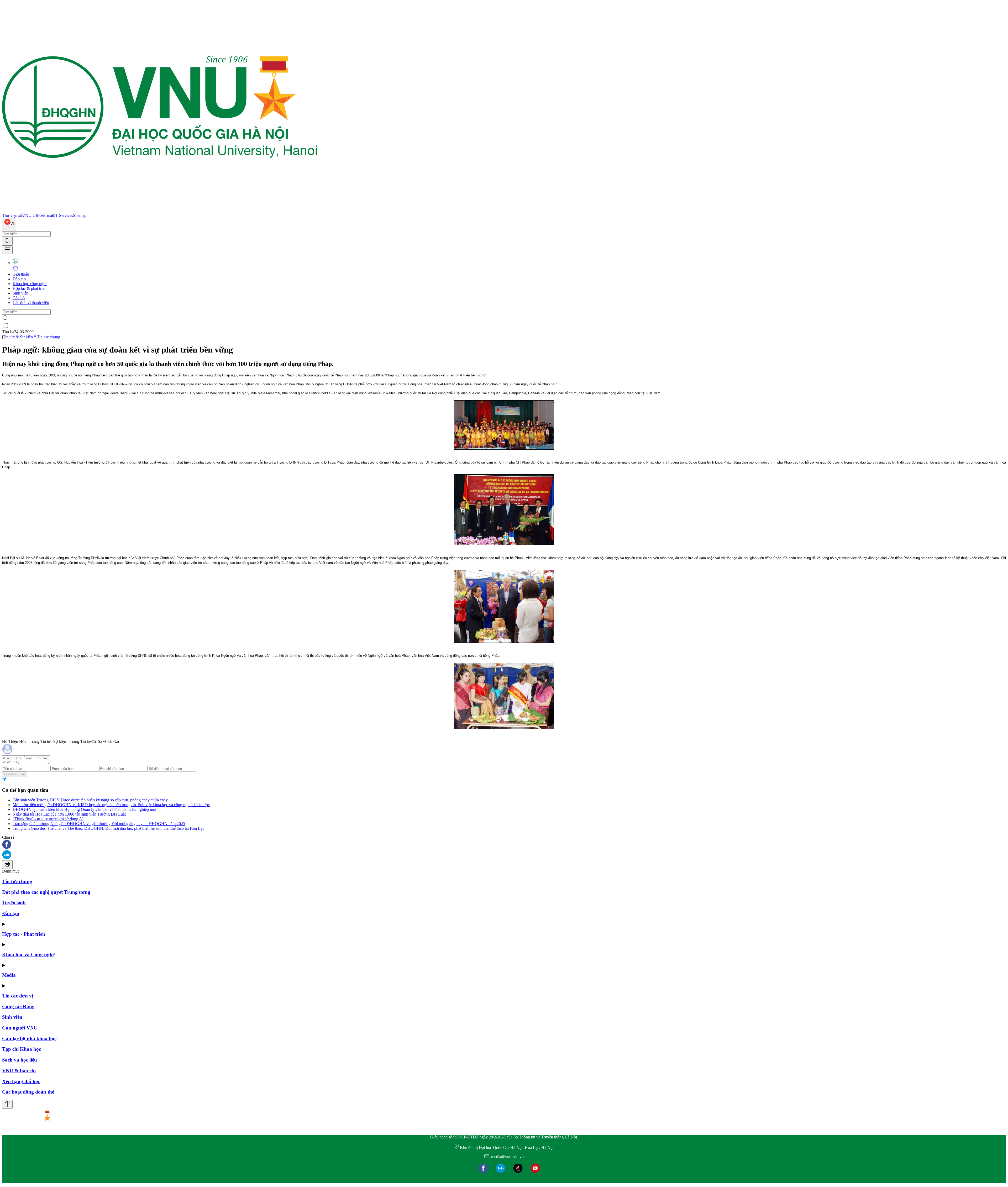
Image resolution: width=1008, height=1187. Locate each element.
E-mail (48, 215)
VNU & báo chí (19, 1070)
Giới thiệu (21, 274)
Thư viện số (12, 215)
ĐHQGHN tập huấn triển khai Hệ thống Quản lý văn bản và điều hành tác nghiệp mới (84, 809)
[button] (504, 845)
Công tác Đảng (18, 1006)
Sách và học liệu (19, 1060)
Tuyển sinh (14, 902)
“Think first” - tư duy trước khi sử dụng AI (48, 819)
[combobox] (9, 224)
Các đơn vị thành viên (31, 302)
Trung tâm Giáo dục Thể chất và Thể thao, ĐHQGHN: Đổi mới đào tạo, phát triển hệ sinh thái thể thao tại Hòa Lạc (108, 828)
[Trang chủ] (159, 210)
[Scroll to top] (7, 1104)
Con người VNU (20, 1028)
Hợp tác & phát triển (29, 288)
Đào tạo (19, 279)
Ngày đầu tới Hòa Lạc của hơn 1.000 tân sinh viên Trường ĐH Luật (69, 814)
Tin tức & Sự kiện (18, 337)
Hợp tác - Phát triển (23, 934)
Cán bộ (19, 298)
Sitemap (79, 215)
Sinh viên (20, 293)
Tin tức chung (48, 337)
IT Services (63, 215)
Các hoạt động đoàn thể (28, 1092)
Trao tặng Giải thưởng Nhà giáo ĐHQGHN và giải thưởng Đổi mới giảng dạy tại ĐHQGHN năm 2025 (99, 823)
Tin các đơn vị (17, 996)
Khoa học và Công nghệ (28, 954)
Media (9, 975)
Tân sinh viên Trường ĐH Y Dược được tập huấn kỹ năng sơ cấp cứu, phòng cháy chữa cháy (90, 800)
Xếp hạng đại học (21, 1081)
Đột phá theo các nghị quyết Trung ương (46, 892)
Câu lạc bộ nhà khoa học (29, 1038)
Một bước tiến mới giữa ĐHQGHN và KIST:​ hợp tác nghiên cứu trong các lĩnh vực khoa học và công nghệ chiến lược (111, 804)
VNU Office (32, 215)
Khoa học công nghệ (30, 283)
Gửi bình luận (14, 774)
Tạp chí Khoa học (21, 1049)
